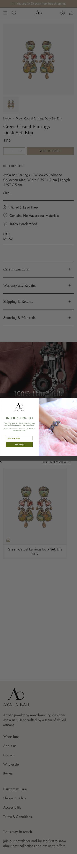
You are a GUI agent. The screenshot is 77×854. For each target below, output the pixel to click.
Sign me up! (19, 444)
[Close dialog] (74, 400)
